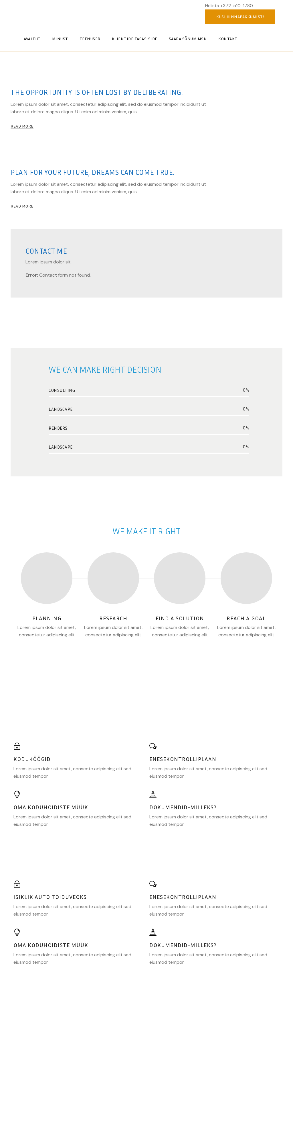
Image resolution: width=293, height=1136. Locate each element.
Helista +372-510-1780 (229, 6)
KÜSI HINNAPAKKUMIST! (240, 16)
